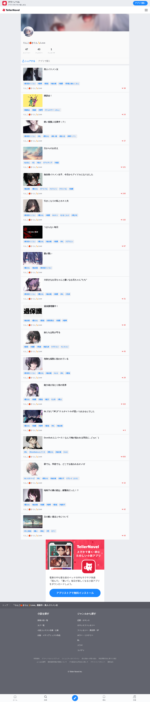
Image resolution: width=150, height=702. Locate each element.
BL (78, 640)
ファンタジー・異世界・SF (88, 630)
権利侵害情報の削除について (57, 662)
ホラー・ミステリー (85, 635)
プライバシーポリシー (98, 662)
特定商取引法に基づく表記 (107, 658)
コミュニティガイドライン (70, 658)
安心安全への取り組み (89, 658)
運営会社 (110, 662)
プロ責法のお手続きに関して (78, 662)
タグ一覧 (41, 625)
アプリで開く (140, 3)
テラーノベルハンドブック (50, 658)
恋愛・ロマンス (83, 620)
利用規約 (37, 658)
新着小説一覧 (43, 620)
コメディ (80, 650)
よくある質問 (41, 662)
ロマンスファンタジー (86, 625)
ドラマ (80, 645)
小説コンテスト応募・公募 (48, 630)
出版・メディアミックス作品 (49, 635)
